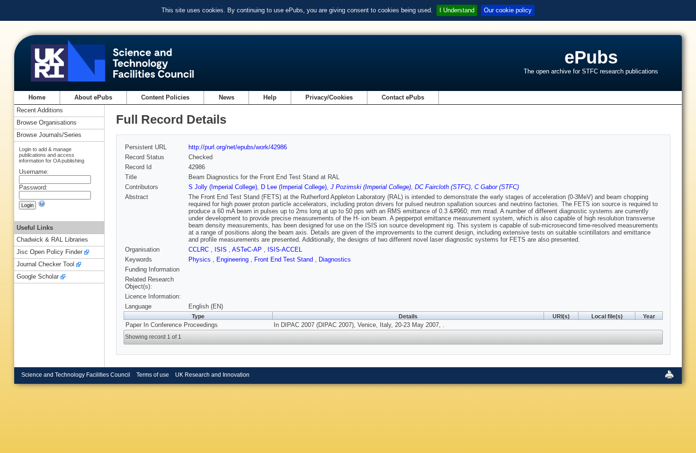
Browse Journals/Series (49, 135)
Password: (33, 187)
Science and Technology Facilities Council (75, 375)
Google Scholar (38, 277)
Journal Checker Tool (45, 264)
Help (270, 97)
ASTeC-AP (248, 249)
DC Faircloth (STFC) (443, 186)
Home (36, 97)
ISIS (221, 249)
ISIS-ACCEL (285, 249)
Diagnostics (335, 259)
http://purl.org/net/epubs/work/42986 (237, 147)
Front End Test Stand (284, 259)
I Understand (456, 10)
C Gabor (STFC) (496, 186)
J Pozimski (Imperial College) (370, 186)
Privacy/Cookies (329, 97)
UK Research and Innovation (212, 375)
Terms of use (152, 375)
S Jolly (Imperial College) (222, 186)
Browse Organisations (47, 123)
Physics (200, 259)
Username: (34, 171)
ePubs (591, 57)
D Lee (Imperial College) (294, 186)
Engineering (233, 259)
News (226, 97)
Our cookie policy (508, 10)
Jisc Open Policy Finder (49, 252)
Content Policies (165, 97)
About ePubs (93, 97)
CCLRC (199, 249)
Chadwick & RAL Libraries (52, 240)
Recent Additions (40, 110)
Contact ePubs (403, 97)
